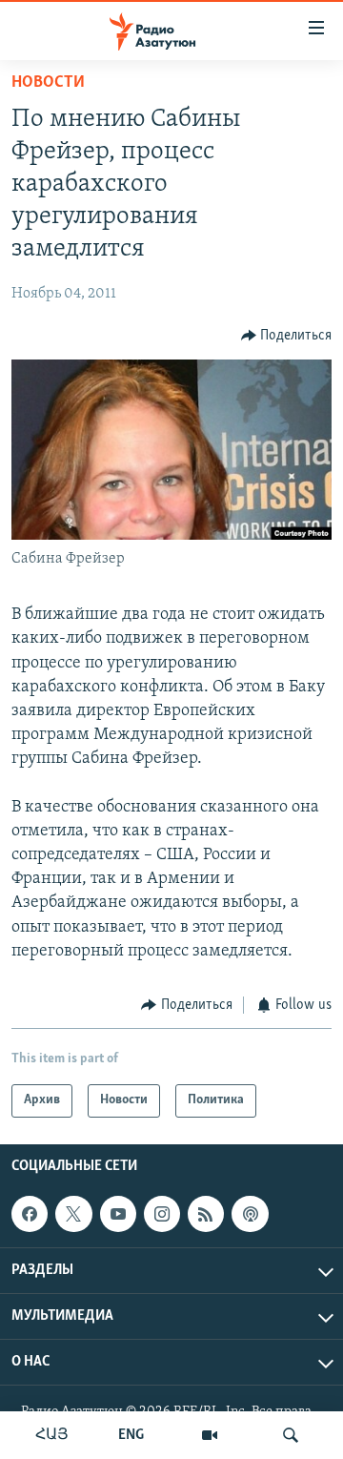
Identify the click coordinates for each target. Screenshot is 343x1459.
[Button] (287, 335)
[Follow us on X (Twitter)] (73, 1214)
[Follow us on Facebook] (29, 1214)
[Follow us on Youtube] (118, 1214)
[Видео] (209, 1435)
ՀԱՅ (52, 1435)
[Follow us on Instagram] (162, 1214)
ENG (131, 1435)
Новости (48, 83)
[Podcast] (250, 1214)
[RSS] (206, 1214)
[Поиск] (290, 1435)
